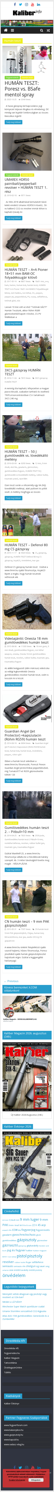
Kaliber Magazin (12, 1358)
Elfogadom (35, 1480)
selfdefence (42, 296)
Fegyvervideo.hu (12, 1353)
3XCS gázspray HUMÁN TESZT (22, 372)
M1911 (5, 1257)
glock (38, 1235)
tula (18, 300)
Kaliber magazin (39, 1250)
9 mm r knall (14, 1225)
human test (21, 285)
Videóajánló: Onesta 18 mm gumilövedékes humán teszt (27, 640)
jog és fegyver (16, 1250)
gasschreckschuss (24, 1234)
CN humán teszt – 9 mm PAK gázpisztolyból (27, 923)
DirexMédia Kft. (11, 1348)
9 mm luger (29, 1219)
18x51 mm (39, 281)
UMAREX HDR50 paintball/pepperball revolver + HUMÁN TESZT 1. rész (26, 185)
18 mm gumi (41, 646)
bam (7, 285)
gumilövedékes (9, 1240)
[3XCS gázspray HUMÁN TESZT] (27, 335)
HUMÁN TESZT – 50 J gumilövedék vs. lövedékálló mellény (26, 455)
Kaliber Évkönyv (11, 1403)
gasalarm (22, 467)
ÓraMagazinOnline (13, 1367)
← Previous (11, 981)
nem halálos (16, 293)
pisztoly (34, 1256)
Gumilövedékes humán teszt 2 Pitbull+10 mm (24, 839)
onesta (16, 654)
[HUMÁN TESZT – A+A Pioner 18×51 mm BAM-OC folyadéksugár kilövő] (27, 230)
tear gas (35, 560)
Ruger (28, 1262)
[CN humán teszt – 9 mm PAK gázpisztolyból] (27, 882)
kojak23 (17, 560)
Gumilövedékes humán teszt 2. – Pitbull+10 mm (27, 829)
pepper (39, 293)
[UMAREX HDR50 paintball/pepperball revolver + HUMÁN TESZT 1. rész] (27, 134)
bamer (12, 285)
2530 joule (39, 835)
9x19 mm (28, 1225)
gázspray (8, 556)
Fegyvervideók (12, 77)
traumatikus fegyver (13, 661)
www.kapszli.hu (11, 1439)
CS (36, 553)
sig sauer (40, 1266)
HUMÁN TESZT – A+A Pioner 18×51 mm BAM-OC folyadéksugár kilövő (26, 273)
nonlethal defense (12, 843)
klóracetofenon (11, 937)
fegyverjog (28, 1230)
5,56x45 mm (14, 1220)
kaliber (29, 1250)
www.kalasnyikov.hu (13, 1430)
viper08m (23, 478)
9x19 (22, 1225)
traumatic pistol (11, 478)
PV (28, 296)
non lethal (26, 293)
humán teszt (32, 285)
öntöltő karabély (21, 1270)
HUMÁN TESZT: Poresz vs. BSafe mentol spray (22, 89)
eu (19, 1229)
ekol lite (13, 467)
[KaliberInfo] (5, 30)
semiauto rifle (20, 1266)
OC (33, 293)
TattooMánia (10, 1362)
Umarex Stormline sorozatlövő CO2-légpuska (24, 1311)
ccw (15, 1229)
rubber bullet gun (36, 843)
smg (47, 1266)
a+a (46, 281)
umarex (5, 1270)
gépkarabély (32, 1245)
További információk (17, 1480)
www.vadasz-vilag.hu (14, 1444)
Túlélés (7, 1372)
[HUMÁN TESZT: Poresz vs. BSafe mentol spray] (27, 47)
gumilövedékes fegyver (14, 471)
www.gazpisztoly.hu (13, 1434)
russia (33, 296)
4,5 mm (5, 1220)
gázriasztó (10, 1245)
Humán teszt (27, 77)
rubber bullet (42, 475)
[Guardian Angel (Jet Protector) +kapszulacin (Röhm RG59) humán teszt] (27, 696)
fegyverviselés (43, 1230)
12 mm (38, 463)
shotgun (31, 1266)
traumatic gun (43, 658)
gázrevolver (32, 467)
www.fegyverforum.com (15, 1425)
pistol (22, 1256)
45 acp (42, 1225)
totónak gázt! (10, 300)
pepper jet (9, 296)
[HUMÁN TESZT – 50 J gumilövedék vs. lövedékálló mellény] (27, 417)
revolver (19, 658)
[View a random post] (48, 30)
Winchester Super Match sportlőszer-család (23, 1306)
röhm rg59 (16, 754)
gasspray (42, 553)
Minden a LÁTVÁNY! (12, 1301)
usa (11, 1269)
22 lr (34, 1225)
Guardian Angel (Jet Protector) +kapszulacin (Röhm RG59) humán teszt (25, 735)
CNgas (30, 933)
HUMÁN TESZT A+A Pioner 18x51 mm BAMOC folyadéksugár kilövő (27, 289)
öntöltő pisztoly (35, 1270)
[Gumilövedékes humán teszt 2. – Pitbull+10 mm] (27, 793)
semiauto (7, 1266)
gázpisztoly (26, 1239)
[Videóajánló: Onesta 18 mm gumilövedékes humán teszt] (27, 595)
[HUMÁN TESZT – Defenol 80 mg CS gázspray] (27, 510)
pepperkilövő (20, 296)
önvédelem (26, 560)
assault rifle (7, 1230)
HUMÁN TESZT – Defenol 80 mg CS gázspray (26, 547)
